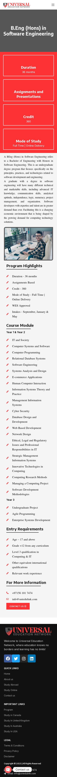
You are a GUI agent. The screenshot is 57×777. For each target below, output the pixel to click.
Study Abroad (11, 684)
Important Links (14, 704)
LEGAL (7, 740)
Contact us (9, 695)
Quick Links (11, 668)
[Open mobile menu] (53, 5)
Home (7, 673)
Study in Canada (12, 715)
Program (8, 709)
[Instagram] (24, 658)
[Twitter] (16, 658)
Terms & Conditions (14, 745)
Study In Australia (13, 726)
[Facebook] (8, 658)
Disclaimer (9, 756)
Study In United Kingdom (17, 720)
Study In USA (10, 731)
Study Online (10, 690)
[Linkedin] (32, 658)
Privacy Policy (11, 751)
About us (8, 679)
